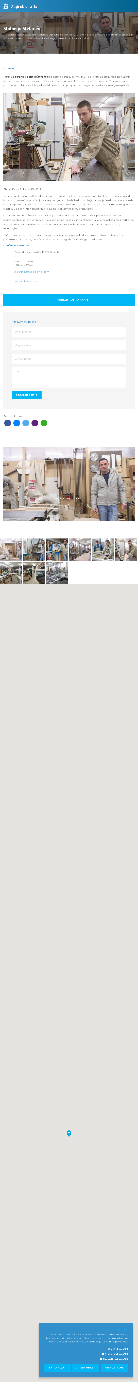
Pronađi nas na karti (72, 299)
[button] (69, 1133)
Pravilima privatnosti (115, 1341)
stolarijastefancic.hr (25, 281)
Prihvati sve (114, 1367)
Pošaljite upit (26, 395)
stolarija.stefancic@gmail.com (31, 271)
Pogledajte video (69, 498)
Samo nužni (57, 1367)
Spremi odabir (85, 1367)
